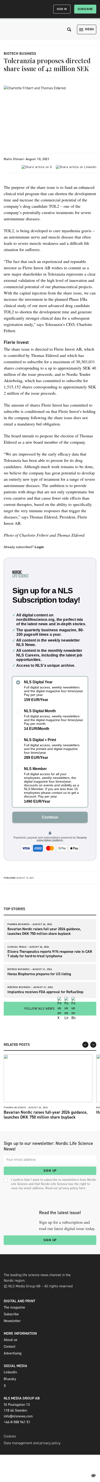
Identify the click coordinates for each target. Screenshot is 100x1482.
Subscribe (85, 9)
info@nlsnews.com (18, 1416)
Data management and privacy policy (32, 1443)
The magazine (14, 1307)
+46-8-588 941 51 (17, 1422)
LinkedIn (10, 1372)
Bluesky (10, 1378)
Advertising (12, 1353)
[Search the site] (69, 29)
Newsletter (12, 1320)
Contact (9, 1346)
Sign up (50, 1170)
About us (10, 1339)
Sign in (62, 9)
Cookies (10, 1436)
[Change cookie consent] (93, 1475)
